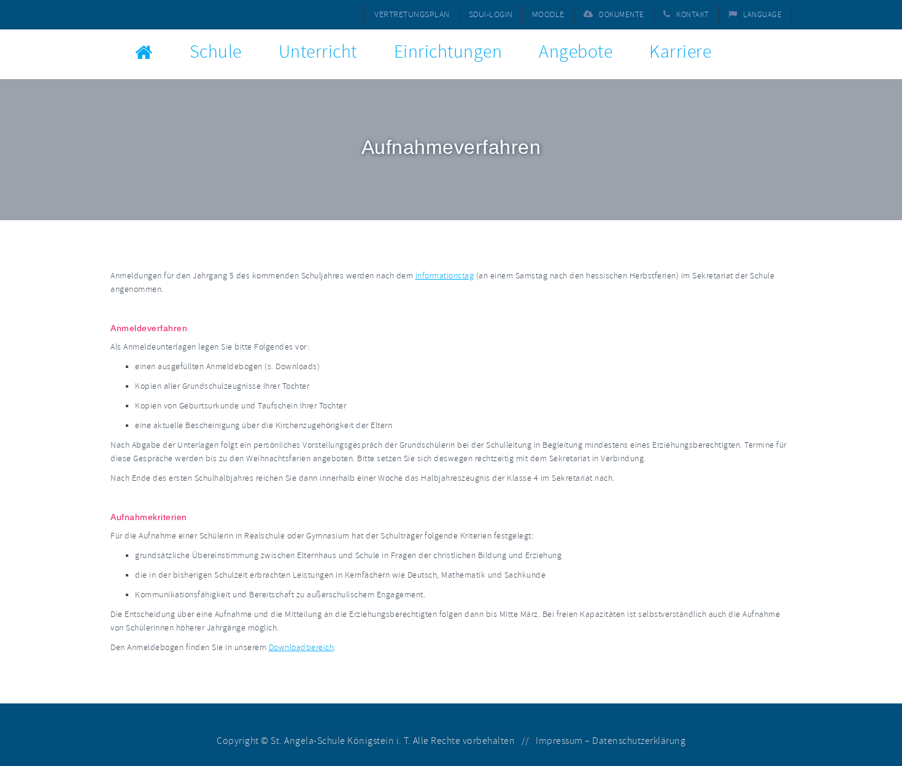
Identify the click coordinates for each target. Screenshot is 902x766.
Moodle (548, 14)
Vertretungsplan (412, 14)
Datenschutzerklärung (638, 741)
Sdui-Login (491, 14)
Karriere (680, 51)
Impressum (559, 741)
